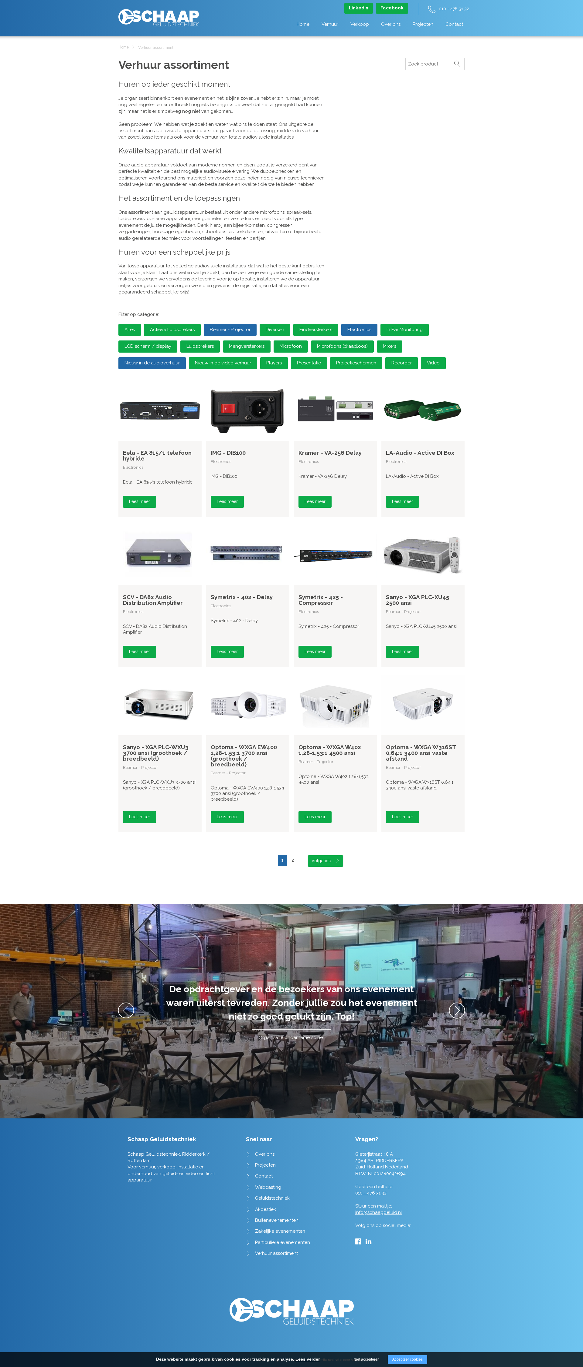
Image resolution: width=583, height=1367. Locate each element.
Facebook (392, 8)
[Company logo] (158, 14)
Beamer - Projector (230, 329)
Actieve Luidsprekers (172, 329)
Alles (129, 329)
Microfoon (291, 346)
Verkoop (359, 24)
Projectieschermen (356, 363)
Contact (454, 24)
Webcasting (268, 1187)
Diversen (275, 329)
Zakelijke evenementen (280, 1231)
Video (433, 363)
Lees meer (139, 501)
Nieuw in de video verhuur (223, 363)
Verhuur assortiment (276, 1253)
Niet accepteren (366, 1359)
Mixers (389, 346)
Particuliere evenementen (282, 1242)
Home (303, 24)
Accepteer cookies (407, 1359)
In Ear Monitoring (405, 329)
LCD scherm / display (147, 346)
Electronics (359, 329)
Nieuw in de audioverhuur (152, 363)
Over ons (391, 24)
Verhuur (330, 24)
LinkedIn (358, 8)
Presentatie (309, 363)
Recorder (401, 363)
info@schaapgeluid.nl (378, 1212)
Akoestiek (265, 1209)
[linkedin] (368, 1241)
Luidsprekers (200, 346)
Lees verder (307, 1359)
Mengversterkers (246, 346)
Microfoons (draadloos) (342, 346)
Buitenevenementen (276, 1220)
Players (274, 363)
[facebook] (358, 1241)
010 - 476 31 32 (454, 8)
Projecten (423, 24)
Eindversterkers (315, 329)
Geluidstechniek (272, 1198)
